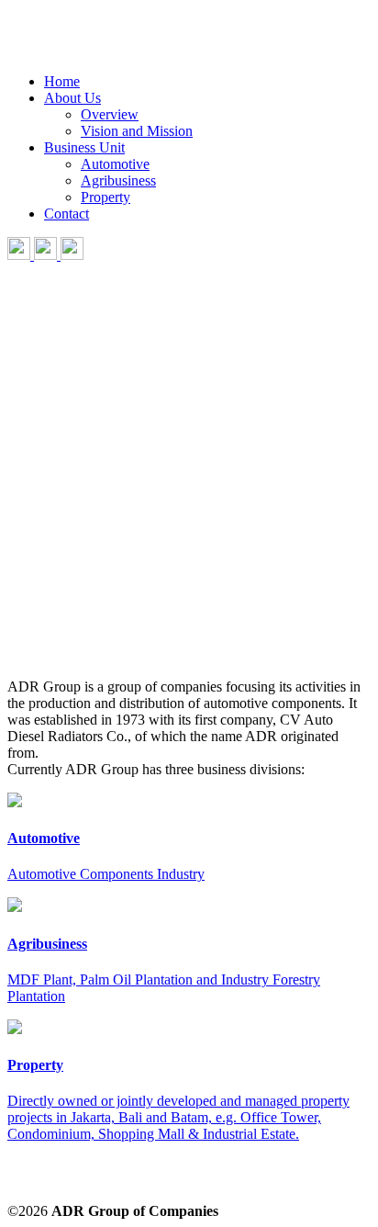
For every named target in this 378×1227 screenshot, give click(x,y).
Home (62, 81)
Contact (66, 213)
